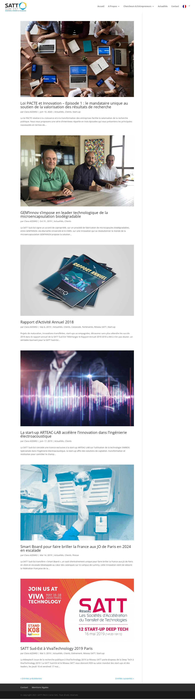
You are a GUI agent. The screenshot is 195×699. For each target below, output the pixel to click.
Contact (175, 6)
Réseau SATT (100, 327)
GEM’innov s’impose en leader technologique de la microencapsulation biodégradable (64, 214)
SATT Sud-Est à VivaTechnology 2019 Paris (56, 648)
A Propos (112, 6)
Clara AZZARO (31, 111)
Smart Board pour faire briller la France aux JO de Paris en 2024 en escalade (75, 548)
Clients (68, 111)
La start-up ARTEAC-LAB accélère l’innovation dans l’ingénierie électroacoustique (73, 434)
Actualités (163, 6)
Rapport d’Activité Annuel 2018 (47, 322)
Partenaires (87, 327)
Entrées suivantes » (124, 678)
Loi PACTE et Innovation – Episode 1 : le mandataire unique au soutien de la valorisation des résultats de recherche (74, 105)
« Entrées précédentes (31, 678)
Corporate (76, 327)
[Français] (186, 9)
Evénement (76, 653)
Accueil (101, 6)
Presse (76, 555)
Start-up (77, 111)
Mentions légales (40, 687)
